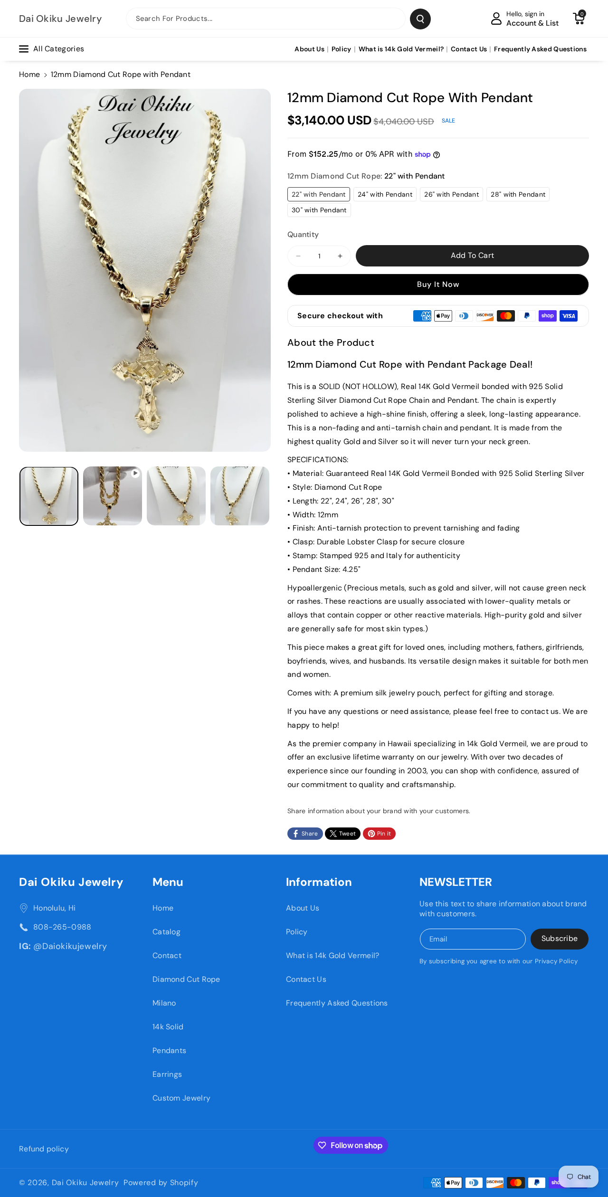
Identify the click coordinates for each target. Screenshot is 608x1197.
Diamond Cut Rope (186, 979)
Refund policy (44, 1149)
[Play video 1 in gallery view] (112, 495)
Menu (167, 881)
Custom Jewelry (181, 1098)
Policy (297, 932)
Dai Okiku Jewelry (71, 881)
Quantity (303, 234)
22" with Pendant (321, 195)
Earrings (167, 1074)
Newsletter (455, 881)
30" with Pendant (321, 211)
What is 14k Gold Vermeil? (333, 955)
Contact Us (306, 979)
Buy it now (438, 284)
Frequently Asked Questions (337, 1003)
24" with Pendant (387, 195)
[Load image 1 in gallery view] (48, 495)
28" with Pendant (520, 195)
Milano (164, 1003)
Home (29, 74)
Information (319, 881)
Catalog (166, 932)
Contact (166, 955)
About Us (302, 908)
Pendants (169, 1050)
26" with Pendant (453, 195)
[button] (578, 18)
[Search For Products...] (420, 19)
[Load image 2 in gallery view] (176, 495)
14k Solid (168, 1027)
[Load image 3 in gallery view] (239, 495)
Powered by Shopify (161, 1183)
